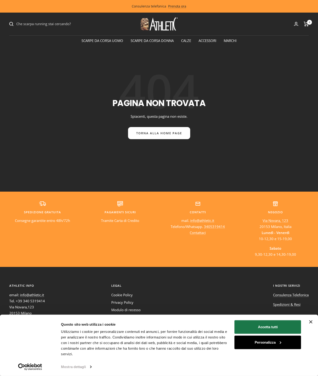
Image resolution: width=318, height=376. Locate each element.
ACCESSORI (207, 40)
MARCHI (230, 40)
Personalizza (265, 342)
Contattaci (198, 232)
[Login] (296, 24)
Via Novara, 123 (275, 220)
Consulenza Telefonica (291, 295)
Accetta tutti (268, 327)
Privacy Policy (122, 302)
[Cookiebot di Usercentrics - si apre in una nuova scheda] (30, 366)
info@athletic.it (202, 220)
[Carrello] (306, 24)
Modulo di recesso (126, 309)
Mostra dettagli (73, 367)
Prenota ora (177, 6)
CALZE (186, 40)
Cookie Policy (122, 295)
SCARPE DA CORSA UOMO (102, 40)
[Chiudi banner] (310, 322)
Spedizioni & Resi (287, 304)
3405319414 (214, 226)
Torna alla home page (159, 133)
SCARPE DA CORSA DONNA (152, 40)
